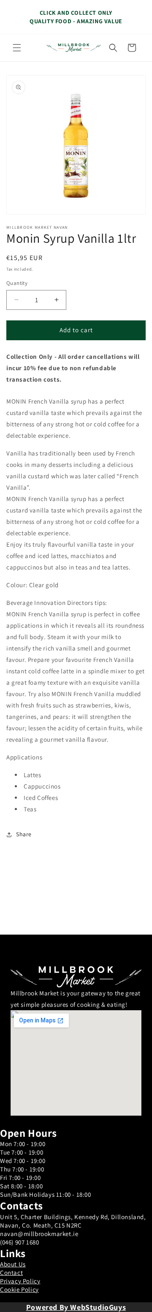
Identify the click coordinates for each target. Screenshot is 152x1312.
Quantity (16, 283)
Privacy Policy (20, 1281)
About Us (13, 1264)
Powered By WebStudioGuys (76, 1307)
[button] (17, 47)
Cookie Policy (19, 1289)
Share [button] (24, 834)
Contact (11, 1273)
